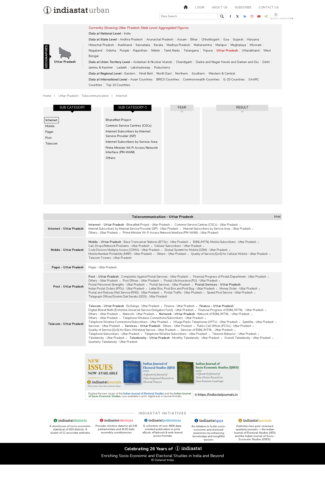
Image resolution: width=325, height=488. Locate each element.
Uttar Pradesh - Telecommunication (84, 96)
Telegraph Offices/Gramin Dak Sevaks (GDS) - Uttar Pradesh (127, 297)
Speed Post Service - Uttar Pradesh (230, 293)
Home (47, 96)
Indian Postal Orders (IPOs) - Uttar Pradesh (116, 289)
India (127, 33)
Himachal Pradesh (101, 45)
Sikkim (155, 50)
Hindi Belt (146, 73)
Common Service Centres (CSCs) (128, 126)
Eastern (129, 73)
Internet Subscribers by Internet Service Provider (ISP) (128, 133)
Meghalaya (238, 45)
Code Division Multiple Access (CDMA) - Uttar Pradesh (124, 250)
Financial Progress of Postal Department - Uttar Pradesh (229, 277)
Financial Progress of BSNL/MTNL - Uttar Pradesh (231, 310)
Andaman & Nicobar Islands (152, 62)
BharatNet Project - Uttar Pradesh (148, 225)
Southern (198, 73)
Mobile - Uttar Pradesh (67, 250)
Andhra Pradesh (131, 39)
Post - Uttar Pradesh (68, 287)
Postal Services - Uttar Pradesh (169, 285)
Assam (182, 39)
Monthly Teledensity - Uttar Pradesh (196, 338)
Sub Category (72, 107)
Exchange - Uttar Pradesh (142, 306)
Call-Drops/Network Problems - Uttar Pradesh (118, 246)
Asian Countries (141, 79)
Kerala (158, 45)
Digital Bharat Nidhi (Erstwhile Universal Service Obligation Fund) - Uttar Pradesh (140, 310)
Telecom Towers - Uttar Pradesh (110, 258)
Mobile (50, 126)
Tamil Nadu (172, 50)
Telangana (191, 50)
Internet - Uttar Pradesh (66, 229)
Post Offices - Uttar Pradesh (141, 281)
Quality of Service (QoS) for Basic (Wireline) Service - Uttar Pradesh (132, 330)
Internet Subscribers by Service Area (131, 142)
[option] (72, 155)
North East (164, 73)
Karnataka (143, 45)
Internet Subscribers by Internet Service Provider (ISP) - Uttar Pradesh (133, 229)
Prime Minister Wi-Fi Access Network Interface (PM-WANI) (132, 150)
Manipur (221, 45)
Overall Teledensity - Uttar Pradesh (247, 338)
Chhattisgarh (210, 39)
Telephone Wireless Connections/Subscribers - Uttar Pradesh (163, 318)
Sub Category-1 (132, 107)
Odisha (111, 50)
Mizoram (256, 45)
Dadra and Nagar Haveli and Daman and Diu (227, 62)
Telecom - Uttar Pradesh (66, 324)
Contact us (269, 8)
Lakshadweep (140, 67)
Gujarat (238, 39)
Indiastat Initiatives (163, 413)
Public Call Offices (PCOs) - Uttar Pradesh (224, 326)
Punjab (124, 50)
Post (48, 138)
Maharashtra (203, 45)
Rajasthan (140, 50)
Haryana (253, 39)
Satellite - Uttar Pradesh (258, 322)
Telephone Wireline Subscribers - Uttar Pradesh (175, 334)
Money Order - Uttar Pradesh (238, 289)
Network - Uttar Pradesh (138, 314)
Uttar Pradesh (227, 50)
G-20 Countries (234, 79)
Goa (226, 39)
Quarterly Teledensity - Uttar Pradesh (113, 342)
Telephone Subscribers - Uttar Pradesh (114, 334)
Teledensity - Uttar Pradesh (106, 338)
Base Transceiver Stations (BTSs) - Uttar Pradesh (156, 242)
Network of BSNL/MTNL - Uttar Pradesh (223, 314)
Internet (121, 96)
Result (242, 107)
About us (220, 8)
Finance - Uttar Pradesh (179, 306)
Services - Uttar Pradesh (104, 326)
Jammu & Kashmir (101, 67)
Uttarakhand (251, 50)
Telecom (51, 143)
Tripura (208, 50)
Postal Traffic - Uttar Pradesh (183, 293)
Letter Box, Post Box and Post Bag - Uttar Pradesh (182, 289)
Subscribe (243, 8)
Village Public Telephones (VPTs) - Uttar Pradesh (205, 322)
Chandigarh (184, 62)
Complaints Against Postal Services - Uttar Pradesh (154, 277)
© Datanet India (162, 460)
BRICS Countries (167, 79)
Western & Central (221, 73)
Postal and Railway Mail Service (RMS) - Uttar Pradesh (123, 293)
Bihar (194, 39)
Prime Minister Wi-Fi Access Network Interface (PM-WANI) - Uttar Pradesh (170, 233)
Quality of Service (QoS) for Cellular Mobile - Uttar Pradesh (229, 254)
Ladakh (122, 67)
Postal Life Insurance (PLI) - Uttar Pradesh (191, 281)
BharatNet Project (118, 120)
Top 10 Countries (118, 85)
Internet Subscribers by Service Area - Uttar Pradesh (217, 229)
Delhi (266, 62)
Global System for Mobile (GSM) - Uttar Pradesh (196, 250)
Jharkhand (125, 45)
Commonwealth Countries (201, 79)
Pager (49, 132)
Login (200, 8)
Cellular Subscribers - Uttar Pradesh (178, 246)
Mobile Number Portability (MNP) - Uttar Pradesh (120, 254)
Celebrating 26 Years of (149, 449)
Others (110, 158)
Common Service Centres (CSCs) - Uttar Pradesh (206, 225)
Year (182, 107)
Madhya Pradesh (178, 45)
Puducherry (162, 67)
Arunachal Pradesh (159, 39)
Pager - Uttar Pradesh (68, 267)
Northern (181, 73)
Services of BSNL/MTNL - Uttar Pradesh (207, 330)
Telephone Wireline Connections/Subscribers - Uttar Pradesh (128, 322)
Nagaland (95, 50)
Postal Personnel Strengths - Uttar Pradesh (116, 285)
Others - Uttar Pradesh (103, 233)
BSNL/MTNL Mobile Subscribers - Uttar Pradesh (224, 242)
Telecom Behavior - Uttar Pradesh (234, 334)
